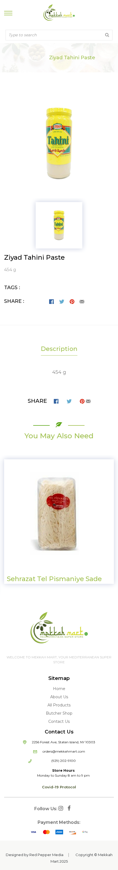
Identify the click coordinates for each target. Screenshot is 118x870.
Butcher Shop (59, 713)
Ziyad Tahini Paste (34, 257)
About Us (59, 696)
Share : (14, 301)
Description (59, 349)
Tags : (12, 288)
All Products (59, 705)
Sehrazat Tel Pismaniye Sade (54, 579)
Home (30, 58)
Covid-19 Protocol (59, 787)
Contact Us (59, 721)
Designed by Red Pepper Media (34, 855)
